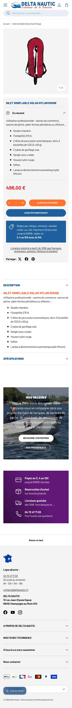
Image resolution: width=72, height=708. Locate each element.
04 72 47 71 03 (10, 575)
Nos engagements (36, 447)
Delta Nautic (15, 700)
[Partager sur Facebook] (26, 259)
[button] (66, 5)
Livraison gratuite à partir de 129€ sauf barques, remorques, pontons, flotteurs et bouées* (36, 250)
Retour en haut (36, 540)
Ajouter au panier (47, 202)
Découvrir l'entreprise (36, 438)
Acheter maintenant (36, 212)
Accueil (6, 24)
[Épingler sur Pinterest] (33, 259)
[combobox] (36, 13)
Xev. (52, 700)
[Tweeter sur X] (19, 259)
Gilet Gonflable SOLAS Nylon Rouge (27, 24)
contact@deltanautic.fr (15, 589)
